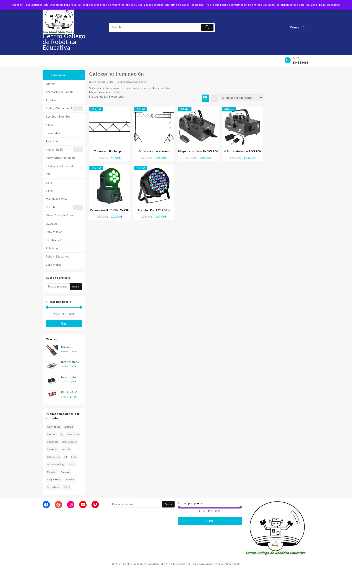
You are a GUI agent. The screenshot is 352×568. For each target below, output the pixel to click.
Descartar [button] (333, 4)
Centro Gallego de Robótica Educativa (64, 41)
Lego (49, 182)
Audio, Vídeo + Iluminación (63, 108)
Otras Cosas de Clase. (60, 215)
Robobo (69, 479)
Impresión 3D (54, 149)
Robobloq (52, 248)
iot (65, 457)
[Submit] (207, 27)
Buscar (75, 286)
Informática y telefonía (60, 157)
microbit (52, 472)
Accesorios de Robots (60, 92)
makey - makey (55, 464)
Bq (61, 434)
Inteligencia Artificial (59, 166)
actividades (53, 426)
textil (67, 487)
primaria (65, 472)
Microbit (51, 207)
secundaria (53, 487)
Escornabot (53, 133)
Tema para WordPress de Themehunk (215, 564)
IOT (48, 174)
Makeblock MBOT (57, 198)
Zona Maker (54, 264)
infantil (66, 449)
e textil (50, 125)
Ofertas (51, 83)
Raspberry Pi (54, 240)
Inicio (92, 81)
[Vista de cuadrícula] (205, 98)
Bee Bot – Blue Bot (58, 116)
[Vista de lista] (214, 98)
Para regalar (54, 231)
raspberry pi (54, 479)
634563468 (300, 62)
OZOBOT (51, 223)
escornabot (73, 434)
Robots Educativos (58, 256)
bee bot (51, 434)
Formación (52, 141)
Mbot (71, 464)
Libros (50, 190)
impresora (52, 449)
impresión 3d (69, 441)
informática (53, 457)
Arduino (51, 100)
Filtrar (63, 323)
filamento (52, 441)
